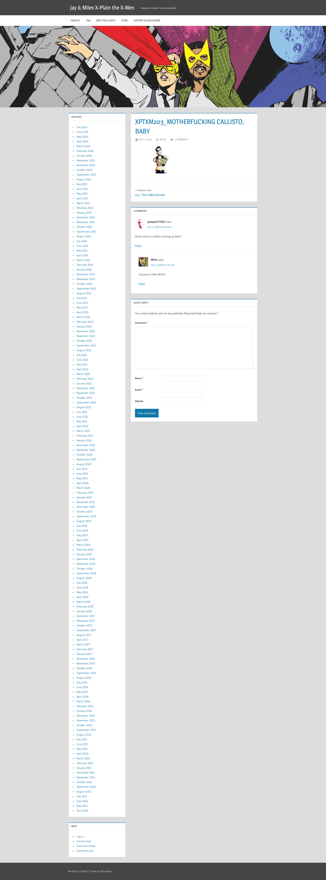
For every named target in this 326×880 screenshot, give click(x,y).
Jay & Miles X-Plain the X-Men (102, 7)
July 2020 (82, 469)
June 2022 (82, 359)
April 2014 (82, 810)
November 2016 (86, 663)
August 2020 (84, 464)
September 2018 (86, 573)
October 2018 (84, 568)
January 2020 (84, 497)
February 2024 (85, 264)
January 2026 (84, 155)
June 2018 (82, 587)
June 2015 (82, 744)
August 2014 (84, 791)
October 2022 (84, 340)
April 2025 (82, 198)
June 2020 (82, 473)
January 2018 (84, 611)
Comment (141, 322)
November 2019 (86, 506)
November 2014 (86, 777)
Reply (138, 245)
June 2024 (82, 245)
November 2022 (86, 336)
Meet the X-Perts (105, 20)
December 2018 (86, 559)
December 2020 (86, 445)
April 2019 (82, 540)
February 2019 (85, 549)
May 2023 (82, 307)
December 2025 (86, 160)
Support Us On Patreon (147, 20)
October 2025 (84, 170)
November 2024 (86, 222)
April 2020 (82, 483)
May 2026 (82, 136)
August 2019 (84, 521)
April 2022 (82, 369)
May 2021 (82, 421)
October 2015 (84, 725)
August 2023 (84, 293)
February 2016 (85, 706)
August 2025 (84, 179)
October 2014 (84, 782)
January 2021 (84, 440)
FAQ (88, 20)
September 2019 (86, 516)
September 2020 (86, 459)
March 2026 (83, 146)
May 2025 (82, 193)
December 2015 (86, 715)
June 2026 (82, 132)
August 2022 (84, 350)
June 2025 (82, 189)
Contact (75, 20)
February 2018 (85, 606)
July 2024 (82, 241)
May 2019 (82, 535)
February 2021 (85, 435)
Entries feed (84, 841)
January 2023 (84, 326)
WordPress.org (85, 850)
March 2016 (83, 701)
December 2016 (86, 658)
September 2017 (86, 630)
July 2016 (82, 682)
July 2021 (82, 412)
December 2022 (86, 331)
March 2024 (83, 260)
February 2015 (85, 763)
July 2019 (82, 525)
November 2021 (86, 393)
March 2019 (83, 544)
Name (139, 378)
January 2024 (84, 269)
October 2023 (84, 283)
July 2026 (82, 127)
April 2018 (82, 597)
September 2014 (86, 786)
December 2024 (86, 217)
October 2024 (84, 226)
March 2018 (83, 601)
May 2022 (82, 364)
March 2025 (83, 203)
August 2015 (84, 734)
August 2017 (84, 635)
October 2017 (84, 625)
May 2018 (82, 592)
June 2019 (82, 530)
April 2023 (82, 312)
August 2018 (84, 578)
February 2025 (85, 207)
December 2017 (86, 616)
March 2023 (83, 317)
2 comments (181, 139)
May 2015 (82, 749)
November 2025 (86, 165)
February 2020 (85, 492)
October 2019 (84, 511)
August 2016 (84, 677)
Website (139, 401)
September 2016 (86, 673)
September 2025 (86, 174)
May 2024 (82, 250)
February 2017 (85, 649)
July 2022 (82, 355)
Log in (80, 836)
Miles (163, 139)
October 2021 (84, 397)
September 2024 (86, 231)
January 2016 (84, 711)
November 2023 (86, 279)
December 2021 (86, 388)
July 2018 (82, 582)
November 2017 (86, 620)
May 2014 (82, 805)
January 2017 (84, 654)
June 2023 (82, 302)
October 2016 (84, 668)
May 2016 (82, 692)
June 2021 (82, 416)
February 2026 (85, 151)
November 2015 (86, 720)
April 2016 (82, 696)
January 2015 (84, 767)
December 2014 (86, 772)
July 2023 (82, 298)
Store (124, 20)
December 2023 (86, 274)
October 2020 (84, 454)
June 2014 (82, 801)
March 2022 (83, 374)
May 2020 (82, 478)
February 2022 (85, 378)
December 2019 (86, 502)
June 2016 (82, 687)
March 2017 (83, 644)
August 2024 (84, 236)
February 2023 (85, 321)
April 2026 (82, 141)
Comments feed (86, 846)
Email (139, 389)
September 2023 (86, 288)
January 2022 (84, 383)
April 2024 (82, 255)
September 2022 (86, 345)
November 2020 (86, 450)
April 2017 (82, 639)
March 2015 (83, 758)
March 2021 (83, 431)
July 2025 (82, 184)
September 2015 (86, 730)
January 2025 (84, 212)
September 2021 (86, 402)
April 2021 (82, 426)
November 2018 (86, 563)
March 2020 (83, 487)
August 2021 (84, 407)
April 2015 (82, 753)
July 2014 (82, 796)
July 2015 (82, 739)
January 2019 (84, 554)
